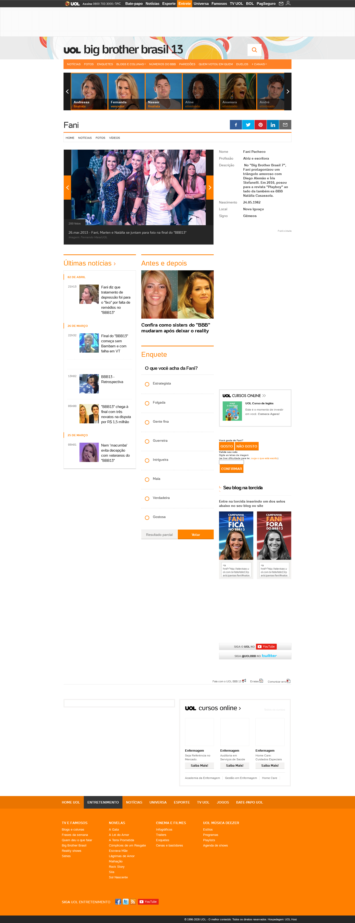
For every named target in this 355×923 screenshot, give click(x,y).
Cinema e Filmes (171, 823)
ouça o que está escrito (264, 458)
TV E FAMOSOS (74, 823)
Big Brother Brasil (74, 845)
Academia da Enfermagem (202, 778)
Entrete (184, 3)
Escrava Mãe (118, 851)
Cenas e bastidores (169, 845)
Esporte (169, 3)
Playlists (209, 840)
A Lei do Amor (119, 835)
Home (70, 138)
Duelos (242, 64)
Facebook (118, 902)
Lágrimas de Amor (122, 856)
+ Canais (258, 64)
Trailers (161, 835)
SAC (118, 3)
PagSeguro (266, 3)
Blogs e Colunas (130, 64)
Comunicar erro (277, 681)
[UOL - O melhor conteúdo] (71, 5)
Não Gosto (246, 446)
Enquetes (105, 64)
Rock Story (117, 867)
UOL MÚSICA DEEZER (221, 823)
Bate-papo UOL (249, 802)
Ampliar (198, 155)
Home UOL (71, 802)
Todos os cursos (274, 709)
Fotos (89, 64)
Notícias (152, 3)
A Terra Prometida (121, 840)
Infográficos (164, 829)
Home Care (269, 778)
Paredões (187, 64)
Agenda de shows (215, 845)
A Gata (114, 829)
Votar (196, 534)
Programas (210, 835)
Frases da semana (75, 835)
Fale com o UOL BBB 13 (227, 681)
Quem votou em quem (216, 64)
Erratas (254, 681)
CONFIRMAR (231, 469)
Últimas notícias (88, 263)
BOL (250, 3)
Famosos (219, 3)
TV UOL (236, 3)
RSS (133, 902)
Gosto (226, 446)
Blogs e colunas (73, 829)
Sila (111, 872)
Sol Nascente (118, 877)
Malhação (115, 861)
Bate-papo (134, 3)
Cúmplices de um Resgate (127, 845)
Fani (71, 125)
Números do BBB (162, 64)
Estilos (208, 829)
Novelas (117, 823)
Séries (66, 856)
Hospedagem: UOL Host (282, 919)
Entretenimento (103, 802)
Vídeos (114, 138)
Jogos (223, 802)
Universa (201, 3)
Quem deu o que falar (77, 840)
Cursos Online (247, 396)
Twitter (126, 902)
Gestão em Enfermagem (241, 778)
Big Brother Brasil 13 (133, 49)
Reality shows (71, 851)
